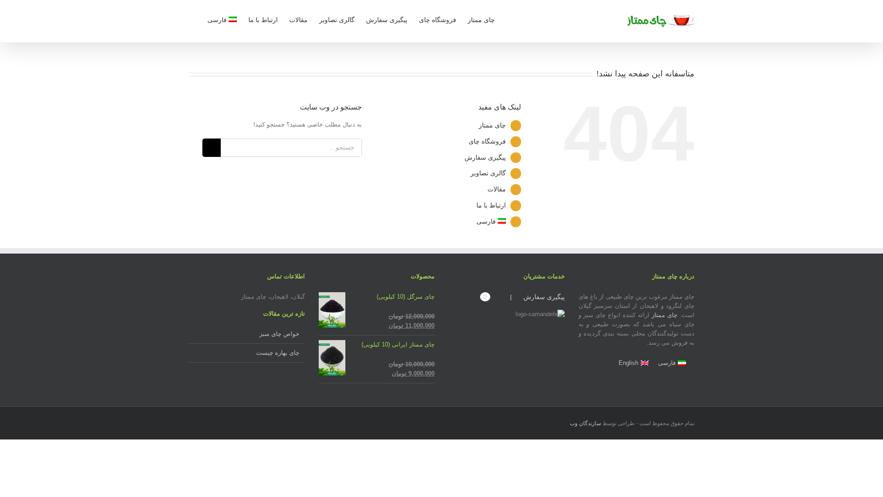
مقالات (496, 189)
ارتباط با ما (491, 205)
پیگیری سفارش (485, 157)
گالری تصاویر (488, 173)
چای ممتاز (492, 125)
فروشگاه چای (487, 141)
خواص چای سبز (279, 333)
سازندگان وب (585, 423)
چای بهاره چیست (277, 352)
